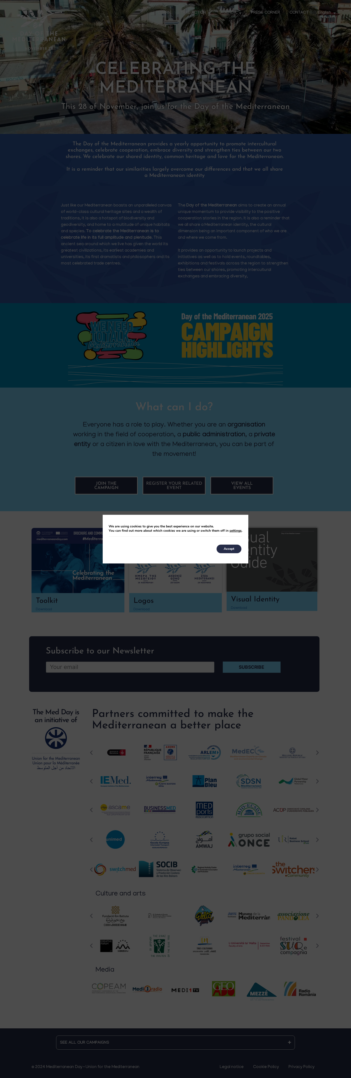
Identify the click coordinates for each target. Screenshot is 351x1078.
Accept (229, 549)
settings (235, 531)
